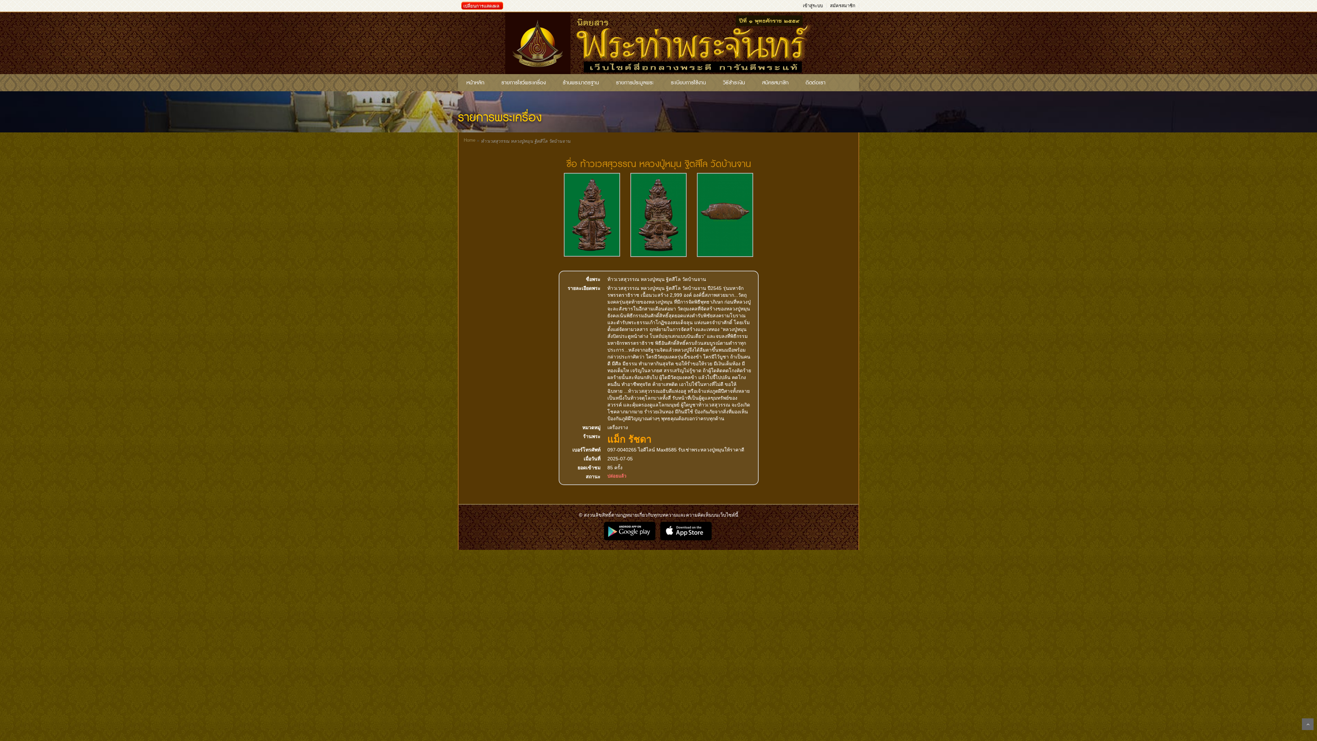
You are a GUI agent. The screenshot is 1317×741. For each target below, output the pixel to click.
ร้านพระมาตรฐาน (581, 82)
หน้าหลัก (475, 82)
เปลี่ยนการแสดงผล (481, 6)
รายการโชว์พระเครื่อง (523, 82)
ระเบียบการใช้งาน (688, 82)
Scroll (1308, 724)
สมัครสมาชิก (842, 5)
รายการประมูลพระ (635, 82)
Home (469, 140)
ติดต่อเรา (816, 82)
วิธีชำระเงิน (734, 82)
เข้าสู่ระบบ (813, 5)
